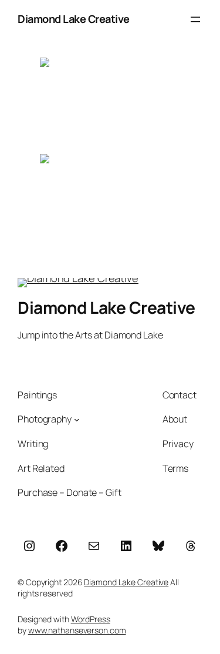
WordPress (90, 619)
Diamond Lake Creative (74, 19)
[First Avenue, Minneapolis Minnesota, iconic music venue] (110, 201)
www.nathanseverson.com (77, 630)
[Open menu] (195, 19)
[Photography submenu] (77, 419)
